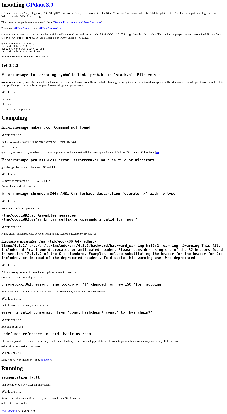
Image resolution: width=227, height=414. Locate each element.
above (44, 359)
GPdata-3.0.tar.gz (24, 28)
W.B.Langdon (9, 410)
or (49, 359)
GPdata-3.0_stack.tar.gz (52, 28)
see (157, 152)
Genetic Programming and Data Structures (77, 22)
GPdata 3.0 (39, 4)
